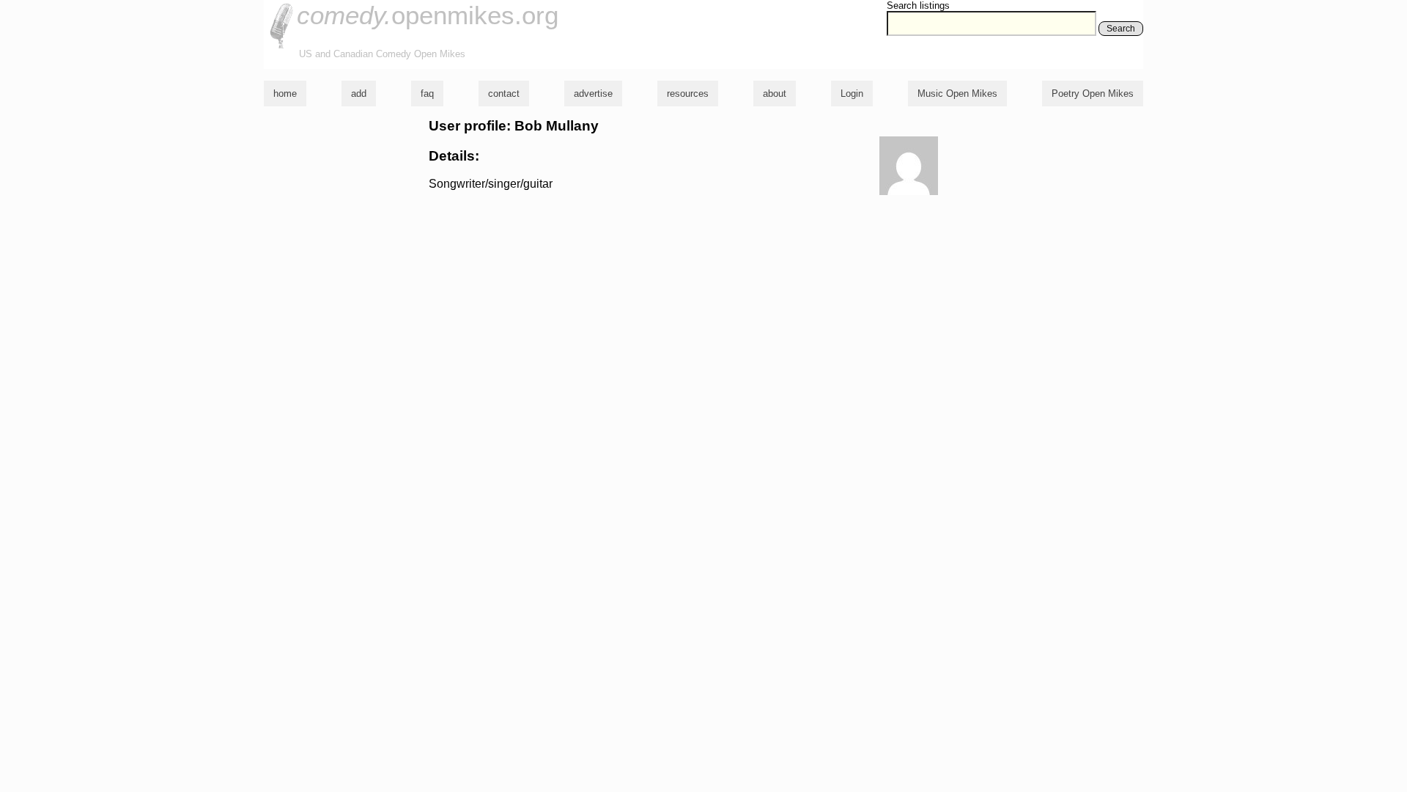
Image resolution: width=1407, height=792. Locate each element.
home (285, 93)
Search (1121, 28)
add (358, 93)
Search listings (918, 5)
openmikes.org (427, 15)
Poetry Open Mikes (1093, 93)
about (774, 93)
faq (427, 93)
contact (504, 93)
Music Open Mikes (957, 93)
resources (688, 93)
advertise (593, 93)
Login (852, 93)
